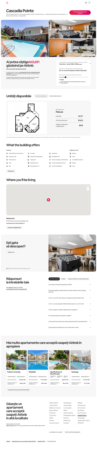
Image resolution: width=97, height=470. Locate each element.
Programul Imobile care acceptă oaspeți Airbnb (78, 278)
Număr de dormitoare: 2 (55, 96)
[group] (73, 73)
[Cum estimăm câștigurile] (63, 126)
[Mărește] (88, 187)
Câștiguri (63, 278)
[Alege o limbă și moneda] (86, 2)
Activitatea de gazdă (54, 278)
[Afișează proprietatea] (16, 368)
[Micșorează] (88, 190)
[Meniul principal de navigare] (89, 2)
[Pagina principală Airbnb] (7, 2)
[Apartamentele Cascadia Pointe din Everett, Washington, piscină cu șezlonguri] (24, 38)
